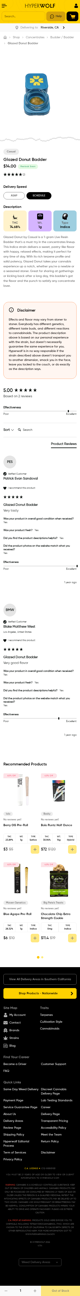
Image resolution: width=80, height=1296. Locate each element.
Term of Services (14, 1152)
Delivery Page (50, 1114)
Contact (15, 1022)
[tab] (64, 445)
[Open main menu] (4, 6)
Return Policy (50, 1141)
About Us (9, 1114)
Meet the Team (51, 1134)
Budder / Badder (62, 37)
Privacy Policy (12, 1159)
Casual (11, 151)
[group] (40, 390)
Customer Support (53, 1064)
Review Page (12, 1127)
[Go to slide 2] (42, 957)
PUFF (49, 903)
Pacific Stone (16, 906)
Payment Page (13, 1100)
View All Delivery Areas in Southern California (40, 979)
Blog (12, 1045)
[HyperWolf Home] (40, 5)
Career (46, 1107)
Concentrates (35, 37)
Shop (16, 37)
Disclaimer (48, 1152)
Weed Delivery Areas (36, 1262)
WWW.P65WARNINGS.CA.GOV (40, 1234)
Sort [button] (7, 430)
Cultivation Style (51, 1021)
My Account (17, 1015)
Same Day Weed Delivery (20, 1089)
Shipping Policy (13, 1134)
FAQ (6, 1070)
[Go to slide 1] (38, 957)
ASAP (14, 195)
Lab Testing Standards (56, 1100)
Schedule (39, 195)
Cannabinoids (49, 1028)
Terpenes (46, 1015)
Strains (14, 1038)
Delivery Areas (13, 1120)
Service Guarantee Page (20, 1107)
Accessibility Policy (53, 1127)
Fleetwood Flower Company (19, 816)
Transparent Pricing (54, 1120)
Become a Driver (14, 1064)
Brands (14, 1030)
